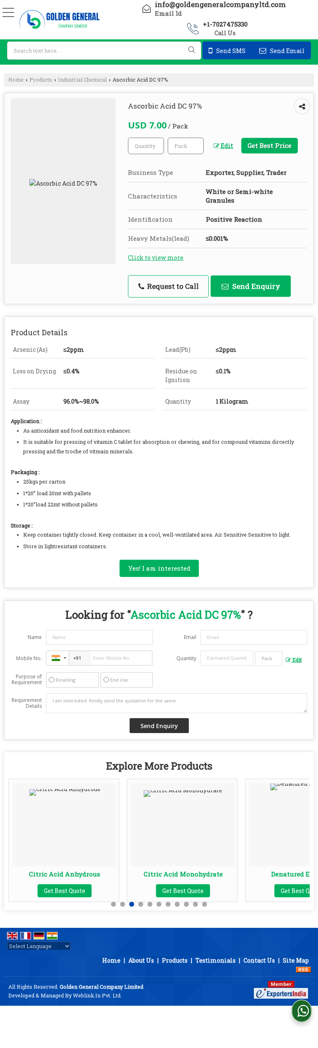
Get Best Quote (64, 891)
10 (195, 904)
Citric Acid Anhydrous (64, 874)
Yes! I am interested (159, 568)
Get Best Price (270, 145)
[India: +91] (57, 658)
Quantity (186, 658)
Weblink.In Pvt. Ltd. (97, 995)
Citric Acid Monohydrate (183, 874)
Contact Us (259, 960)
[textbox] (104, 50)
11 (204, 904)
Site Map (296, 960)
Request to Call (172, 286)
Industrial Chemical (82, 79)
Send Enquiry (255, 286)
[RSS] (303, 969)
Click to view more (155, 257)
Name (35, 637)
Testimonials (215, 960)
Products (40, 79)
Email (190, 637)
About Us (141, 960)
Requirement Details (27, 703)
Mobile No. (29, 658)
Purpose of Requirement (27, 679)
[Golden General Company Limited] (59, 20)
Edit (226, 146)
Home (16, 79)
